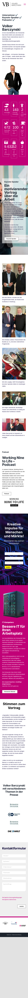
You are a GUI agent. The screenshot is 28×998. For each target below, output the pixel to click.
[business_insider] (14, 802)
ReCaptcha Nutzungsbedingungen (12, 897)
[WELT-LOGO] (14, 828)
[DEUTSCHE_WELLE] (14, 811)
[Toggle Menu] (25, 4)
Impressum (9, 934)
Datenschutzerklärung (16, 934)
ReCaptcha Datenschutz (9, 899)
